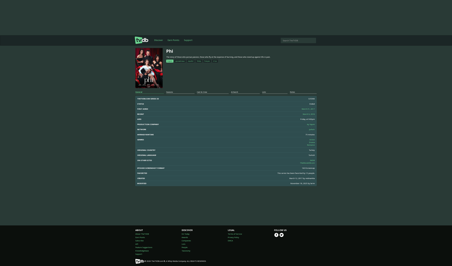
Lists (183, 244)
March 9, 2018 (309, 114)
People (185, 247)
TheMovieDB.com (307, 163)
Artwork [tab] (234, 92)
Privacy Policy (233, 237)
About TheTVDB (142, 234)
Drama (312, 142)
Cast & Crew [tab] (202, 92)
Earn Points (173, 40)
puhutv (312, 129)
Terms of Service (235, 234)
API (136, 244)
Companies (186, 240)
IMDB (312, 160)
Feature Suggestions (143, 247)
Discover (158, 40)
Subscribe (139, 240)
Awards (185, 237)
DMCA (230, 240)
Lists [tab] (264, 92)
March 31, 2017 (308, 109)
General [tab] (138, 92)
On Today (186, 234)
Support (188, 40)
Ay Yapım (311, 124)
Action (312, 139)
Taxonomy (186, 251)
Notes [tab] (292, 92)
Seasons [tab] (169, 92)
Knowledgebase (142, 251)
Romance (311, 145)
